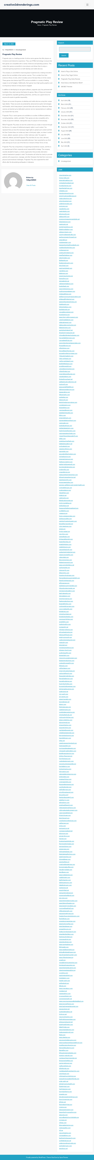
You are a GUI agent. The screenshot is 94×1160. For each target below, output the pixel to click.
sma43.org (62, 960)
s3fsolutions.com (64, 348)
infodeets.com (63, 191)
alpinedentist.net (64, 281)
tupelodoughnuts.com (65, 425)
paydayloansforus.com (66, 227)
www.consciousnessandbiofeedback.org (71, 1001)
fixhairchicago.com (65, 815)
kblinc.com (62, 415)
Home (39, 25)
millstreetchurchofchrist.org (67, 1076)
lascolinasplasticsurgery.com (68, 955)
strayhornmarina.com (65, 599)
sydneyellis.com (64, 469)
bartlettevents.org (64, 309)
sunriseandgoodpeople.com (67, 748)
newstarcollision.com (65, 449)
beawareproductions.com (66, 660)
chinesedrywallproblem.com (67, 751)
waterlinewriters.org (65, 857)
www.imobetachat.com (66, 875)
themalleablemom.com (66, 678)
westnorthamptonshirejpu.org (68, 302)
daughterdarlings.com (65, 188)
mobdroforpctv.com (65, 547)
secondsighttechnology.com (67, 454)
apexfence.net (63, 1148)
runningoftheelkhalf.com (66, 908)
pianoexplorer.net (64, 1009)
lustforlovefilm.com (65, 624)
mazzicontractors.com (66, 1017)
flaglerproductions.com (66, 601)
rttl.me (61, 1130)
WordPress (42, 1157)
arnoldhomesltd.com (65, 366)
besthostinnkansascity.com (67, 1138)
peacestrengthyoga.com (66, 913)
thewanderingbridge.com (66, 676)
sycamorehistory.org (65, 996)
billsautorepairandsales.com (67, 1053)
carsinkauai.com (64, 1073)
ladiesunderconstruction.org (67, 325)
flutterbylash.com (64, 1086)
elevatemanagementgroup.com (68, 1097)
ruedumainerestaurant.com (67, 640)
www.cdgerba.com (64, 1037)
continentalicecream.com (66, 606)
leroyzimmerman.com (65, 1099)
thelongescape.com (65, 707)
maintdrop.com (63, 271)
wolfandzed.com (64, 983)
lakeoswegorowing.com (66, 1110)
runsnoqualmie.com (65, 939)
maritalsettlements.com (66, 730)
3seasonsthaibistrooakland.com (68, 508)
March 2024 (64, 104)
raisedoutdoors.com (65, 376)
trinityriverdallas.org (65, 503)
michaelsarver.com (65, 456)
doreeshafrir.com (64, 655)
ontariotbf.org (63, 240)
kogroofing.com (63, 278)
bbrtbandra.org (63, 260)
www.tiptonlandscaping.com (67, 968)
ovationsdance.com (65, 490)
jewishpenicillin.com (65, 480)
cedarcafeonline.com (65, 198)
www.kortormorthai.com (66, 924)
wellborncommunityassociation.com (70, 296)
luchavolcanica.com (65, 769)
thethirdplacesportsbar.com (67, 1019)
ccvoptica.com (63, 973)
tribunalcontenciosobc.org (67, 588)
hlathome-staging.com (65, 462)
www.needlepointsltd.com (66, 949)
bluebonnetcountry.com (66, 263)
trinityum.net (63, 1014)
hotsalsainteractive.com (66, 193)
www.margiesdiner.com (66, 944)
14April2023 (9, 50)
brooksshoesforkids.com (66, 841)
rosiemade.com (63, 423)
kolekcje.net (62, 495)
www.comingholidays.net (66, 565)
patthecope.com (64, 823)
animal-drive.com (64, 836)
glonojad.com (63, 645)
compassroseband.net (65, 831)
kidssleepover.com (64, 222)
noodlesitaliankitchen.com (67, 247)
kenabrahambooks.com (66, 617)
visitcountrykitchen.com (66, 717)
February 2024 (65, 108)
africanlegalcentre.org (65, 632)
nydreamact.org (64, 250)
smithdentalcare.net (65, 1141)
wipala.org (62, 529)
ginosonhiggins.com (65, 725)
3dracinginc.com (64, 573)
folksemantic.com (64, 395)
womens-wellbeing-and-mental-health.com (72, 485)
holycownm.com (64, 771)
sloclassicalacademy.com (67, 591)
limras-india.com (64, 178)
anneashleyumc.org (65, 929)
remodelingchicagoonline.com (68, 962)
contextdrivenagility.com (66, 663)
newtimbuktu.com (64, 211)
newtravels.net (63, 224)
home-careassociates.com (67, 516)
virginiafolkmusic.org (65, 488)
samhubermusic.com (65, 1146)
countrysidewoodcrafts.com (67, 234)
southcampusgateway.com (67, 291)
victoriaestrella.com (65, 782)
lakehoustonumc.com (65, 882)
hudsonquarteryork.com (66, 1032)
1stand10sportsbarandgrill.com (68, 436)
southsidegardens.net (65, 1012)
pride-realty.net (63, 1081)
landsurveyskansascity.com (67, 932)
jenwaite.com (63, 1094)
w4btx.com (62, 438)
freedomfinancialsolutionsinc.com (69, 916)
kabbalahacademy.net (65, 444)
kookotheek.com (64, 286)
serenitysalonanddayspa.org (67, 196)
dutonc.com (62, 704)
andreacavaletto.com (65, 518)
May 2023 (64, 142)
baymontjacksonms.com (66, 735)
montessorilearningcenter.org (68, 1058)
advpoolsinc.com (64, 802)
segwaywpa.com (64, 849)
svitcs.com (62, 826)
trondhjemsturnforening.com (67, 1045)
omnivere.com (63, 206)
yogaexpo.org (63, 513)
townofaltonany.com (65, 738)
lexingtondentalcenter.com (67, 467)
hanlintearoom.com (65, 1089)
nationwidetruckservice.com (67, 774)
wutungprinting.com (65, 728)
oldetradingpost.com (65, 322)
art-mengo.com (63, 697)
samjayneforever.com (65, 1063)
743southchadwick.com (66, 356)
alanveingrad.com (64, 722)
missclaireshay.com (65, 175)
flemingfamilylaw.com (65, 1104)
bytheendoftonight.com (66, 539)
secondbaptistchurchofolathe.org (69, 1117)
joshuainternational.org (66, 893)
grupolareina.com (64, 314)
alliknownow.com (64, 583)
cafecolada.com (64, 557)
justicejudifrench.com (65, 673)
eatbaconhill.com (64, 216)
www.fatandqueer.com (65, 926)
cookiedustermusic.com (66, 761)
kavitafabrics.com (64, 766)
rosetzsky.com (63, 642)
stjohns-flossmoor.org (65, 756)
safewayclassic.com (65, 232)
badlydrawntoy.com (65, 880)
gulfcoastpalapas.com (65, 851)
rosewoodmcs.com (64, 993)
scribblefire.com (64, 511)
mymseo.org (63, 1120)
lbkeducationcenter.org (66, 500)
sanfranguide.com (64, 567)
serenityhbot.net (64, 890)
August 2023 (65, 131)
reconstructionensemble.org (67, 764)
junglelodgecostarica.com (67, 712)
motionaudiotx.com (64, 1128)
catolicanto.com (64, 498)
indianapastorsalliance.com (67, 808)
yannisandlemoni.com (65, 410)
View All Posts (31, 185)
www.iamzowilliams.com (66, 1004)
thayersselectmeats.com (66, 844)
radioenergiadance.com (66, 284)
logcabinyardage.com (65, 869)
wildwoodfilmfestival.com (66, 299)
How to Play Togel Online (69, 75)
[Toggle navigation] (87, 5)
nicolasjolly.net (63, 627)
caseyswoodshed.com (66, 813)
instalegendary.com (65, 242)
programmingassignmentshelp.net (69, 219)
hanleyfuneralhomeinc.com (67, 431)
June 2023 (64, 138)
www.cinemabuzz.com (66, 988)
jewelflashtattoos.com (65, 255)
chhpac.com (62, 1123)
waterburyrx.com (64, 800)
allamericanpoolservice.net (67, 477)
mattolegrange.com (65, 710)
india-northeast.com (65, 358)
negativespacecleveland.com (68, 743)
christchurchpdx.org (65, 614)
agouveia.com (63, 1115)
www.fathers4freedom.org (66, 903)
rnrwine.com (63, 1107)
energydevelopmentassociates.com (70, 343)
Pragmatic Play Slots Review (70, 79)
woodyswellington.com (66, 1024)
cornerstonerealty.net (65, 999)
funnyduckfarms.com (65, 1091)
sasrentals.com (63, 451)
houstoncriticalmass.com (66, 575)
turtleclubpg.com (64, 777)
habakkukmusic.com (65, 885)
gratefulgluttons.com (65, 544)
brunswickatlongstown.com (67, 686)
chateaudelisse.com (65, 294)
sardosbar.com (63, 397)
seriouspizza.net (64, 828)
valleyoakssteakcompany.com (68, 810)
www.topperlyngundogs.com (67, 906)
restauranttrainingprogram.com (68, 475)
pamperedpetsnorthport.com (67, 420)
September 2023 (66, 127)
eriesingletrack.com (65, 418)
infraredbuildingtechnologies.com (69, 335)
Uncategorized (21, 50)
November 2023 (65, 119)
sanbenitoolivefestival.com (67, 552)
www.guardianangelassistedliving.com (70, 1042)
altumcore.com (63, 833)
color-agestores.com (65, 526)
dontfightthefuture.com (65, 364)
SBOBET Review (66, 86)
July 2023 (64, 134)
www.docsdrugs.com (65, 942)
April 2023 (64, 146)
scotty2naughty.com (65, 653)
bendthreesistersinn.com (66, 753)
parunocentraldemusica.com (67, 1040)
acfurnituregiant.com (65, 201)
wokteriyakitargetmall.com (67, 464)
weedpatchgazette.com (66, 413)
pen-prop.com (63, 898)
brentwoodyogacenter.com (67, 965)
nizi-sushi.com (63, 694)
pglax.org (62, 740)
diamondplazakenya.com (66, 1048)
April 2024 (64, 100)
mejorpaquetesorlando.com (67, 433)
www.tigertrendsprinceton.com (68, 901)
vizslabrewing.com (64, 405)
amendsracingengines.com (67, 921)
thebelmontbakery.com (66, 229)
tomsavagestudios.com (66, 482)
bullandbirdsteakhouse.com (67, 952)
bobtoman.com (63, 273)
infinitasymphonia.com (66, 629)
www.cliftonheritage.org (66, 957)
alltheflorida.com (64, 1068)
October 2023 (65, 123)
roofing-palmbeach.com (66, 361)
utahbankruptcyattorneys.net (67, 382)
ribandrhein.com (64, 493)
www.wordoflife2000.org (66, 387)
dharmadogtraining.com (66, 1125)
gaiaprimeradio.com (65, 699)
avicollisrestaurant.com (66, 792)
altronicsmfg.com (64, 214)
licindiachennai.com (65, 186)
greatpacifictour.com (65, 779)
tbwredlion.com (63, 1050)
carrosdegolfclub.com (65, 340)
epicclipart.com (63, 265)
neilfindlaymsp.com (65, 789)
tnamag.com (62, 838)
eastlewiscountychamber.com (68, 586)
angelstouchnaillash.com (66, 441)
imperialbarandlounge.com (67, 374)
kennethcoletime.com (65, 681)
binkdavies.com (64, 611)
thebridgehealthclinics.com (67, 854)
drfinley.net (62, 1102)
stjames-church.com (65, 650)
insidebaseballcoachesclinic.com (69, 1071)
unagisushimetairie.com (66, 253)
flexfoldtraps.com (64, 919)
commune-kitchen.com (66, 619)
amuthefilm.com (64, 622)
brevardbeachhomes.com (66, 351)
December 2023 (65, 116)
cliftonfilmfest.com (64, 371)
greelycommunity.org (65, 637)
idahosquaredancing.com (66, 389)
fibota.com (62, 1035)
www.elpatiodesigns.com (66, 1030)
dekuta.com (62, 986)
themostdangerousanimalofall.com (69, 578)
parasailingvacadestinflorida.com (69, 1079)
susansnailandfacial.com (66, 895)
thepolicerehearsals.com (66, 580)
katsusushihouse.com (65, 635)
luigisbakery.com (64, 978)
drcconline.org (63, 795)
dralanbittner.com (64, 407)
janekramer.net (63, 691)
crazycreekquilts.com (65, 609)
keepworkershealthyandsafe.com (69, 245)
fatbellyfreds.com (64, 1027)
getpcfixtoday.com (64, 258)
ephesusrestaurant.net (66, 1022)
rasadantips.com (64, 209)
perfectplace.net (64, 506)
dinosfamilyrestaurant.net (66, 333)
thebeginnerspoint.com (66, 562)
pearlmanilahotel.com (65, 268)
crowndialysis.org (64, 472)
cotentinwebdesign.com (66, 320)
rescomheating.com (65, 1133)
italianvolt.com (63, 400)
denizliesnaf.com (64, 818)
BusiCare (55, 1157)
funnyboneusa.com (64, 758)
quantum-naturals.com (66, 1055)
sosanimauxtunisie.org (66, 276)
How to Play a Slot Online (69, 71)
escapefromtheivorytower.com (68, 353)
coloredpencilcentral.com (66, 369)
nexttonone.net (63, 888)
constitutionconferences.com (67, 821)
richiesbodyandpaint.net (66, 183)
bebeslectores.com (65, 327)
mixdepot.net (63, 991)
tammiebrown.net (64, 702)
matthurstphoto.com (65, 1066)
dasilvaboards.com (65, 593)
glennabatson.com (64, 596)
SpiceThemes (63, 1157)
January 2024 (65, 112)
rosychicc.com (63, 534)
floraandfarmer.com (65, 345)
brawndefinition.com (65, 604)
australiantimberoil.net (66, 330)
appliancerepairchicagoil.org (67, 237)
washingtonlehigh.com (66, 975)
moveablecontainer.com (66, 312)
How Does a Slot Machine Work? (72, 83)
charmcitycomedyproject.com (68, 658)
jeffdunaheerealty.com (65, 911)
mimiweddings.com (65, 1135)
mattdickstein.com (64, 877)
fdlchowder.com (64, 947)
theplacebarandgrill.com (66, 797)
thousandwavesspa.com (66, 784)
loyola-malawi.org (64, 531)
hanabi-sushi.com (64, 980)
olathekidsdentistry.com (66, 428)
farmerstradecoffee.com (66, 867)
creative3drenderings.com (21, 4)
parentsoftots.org (64, 862)
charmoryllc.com (64, 570)
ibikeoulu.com (63, 666)
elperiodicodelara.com (66, 180)
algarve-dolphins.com (65, 720)
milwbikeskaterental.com (66, 733)
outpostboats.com (64, 536)
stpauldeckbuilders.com (66, 934)
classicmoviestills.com (66, 555)
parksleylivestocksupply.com (68, 521)
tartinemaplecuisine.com (66, 689)
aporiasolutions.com (65, 846)
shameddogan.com (64, 859)
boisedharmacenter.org (66, 524)
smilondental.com (64, 446)
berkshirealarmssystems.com (68, 402)
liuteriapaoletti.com (65, 746)
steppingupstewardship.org (67, 970)
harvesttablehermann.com (67, 338)
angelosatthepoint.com (66, 805)
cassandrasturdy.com (65, 549)
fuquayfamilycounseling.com (67, 1112)
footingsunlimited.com (65, 937)
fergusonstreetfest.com (66, 1060)
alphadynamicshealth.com (67, 1084)
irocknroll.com (63, 384)
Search (61, 42)
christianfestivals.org (65, 715)
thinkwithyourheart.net (65, 379)
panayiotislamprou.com (66, 289)
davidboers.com (64, 872)
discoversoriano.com (65, 560)
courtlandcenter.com (65, 787)
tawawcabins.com (64, 392)
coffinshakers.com (64, 668)
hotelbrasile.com (64, 304)
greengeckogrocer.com (66, 459)
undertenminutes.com (65, 203)
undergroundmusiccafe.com (67, 1143)
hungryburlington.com (65, 684)
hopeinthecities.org (65, 542)
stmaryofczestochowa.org (67, 671)
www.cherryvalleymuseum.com (68, 317)
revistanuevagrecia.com (66, 647)
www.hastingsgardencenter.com (68, 1006)
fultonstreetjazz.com (65, 307)
